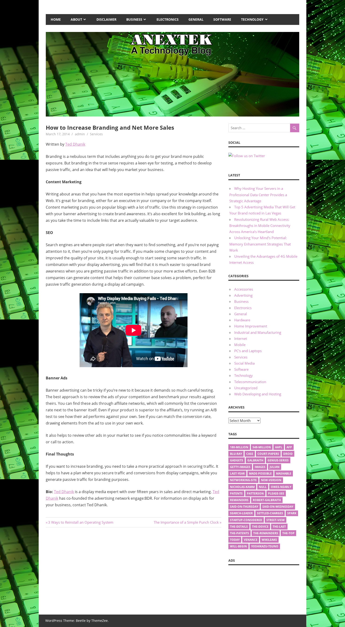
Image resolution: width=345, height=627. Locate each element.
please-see (276, 493)
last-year (237, 473)
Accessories (243, 289)
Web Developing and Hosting (257, 394)
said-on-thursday (244, 507)
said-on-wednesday (277, 507)
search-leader (241, 513)
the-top (288, 533)
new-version (271, 480)
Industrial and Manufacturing (257, 332)
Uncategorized (245, 388)
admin (80, 134)
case (249, 454)
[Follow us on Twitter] (246, 155)
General (195, 19)
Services (96, 134)
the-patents (239, 533)
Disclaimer (106, 19)
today (235, 540)
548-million (262, 447)
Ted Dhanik (75, 144)
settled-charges (270, 513)
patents (236, 493)
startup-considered (246, 520)
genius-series (278, 460)
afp (289, 447)
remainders (239, 500)
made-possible (260, 473)
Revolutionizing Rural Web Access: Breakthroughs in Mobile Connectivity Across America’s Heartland (259, 225)
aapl (278, 447)
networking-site (243, 480)
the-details (239, 527)
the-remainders (265, 533)
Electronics (168, 19)
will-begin (238, 546)
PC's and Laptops (248, 350)
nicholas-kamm (242, 487)
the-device (260, 527)
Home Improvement (250, 326)
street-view (275, 520)
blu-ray (236, 454)
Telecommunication (250, 381)
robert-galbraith (267, 500)
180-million (239, 447)
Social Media (244, 363)
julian (275, 467)
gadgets (236, 460)
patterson (255, 493)
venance (250, 540)
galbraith (255, 460)
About (76, 19)
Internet (240, 338)
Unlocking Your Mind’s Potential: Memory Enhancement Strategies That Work (260, 244)
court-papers (268, 454)
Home (56, 19)
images (260, 467)
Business (134, 19)
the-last (279, 527)
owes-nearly (281, 487)
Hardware (242, 320)
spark (291, 513)
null (263, 487)
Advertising (243, 295)
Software (222, 19)
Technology (252, 19)
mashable (283, 473)
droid (288, 454)
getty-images (240, 467)
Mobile (239, 344)
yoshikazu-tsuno (264, 546)
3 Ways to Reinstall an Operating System (80, 522)
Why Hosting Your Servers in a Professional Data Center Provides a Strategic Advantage (258, 194)
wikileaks (269, 540)
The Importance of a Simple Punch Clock (186, 522)
